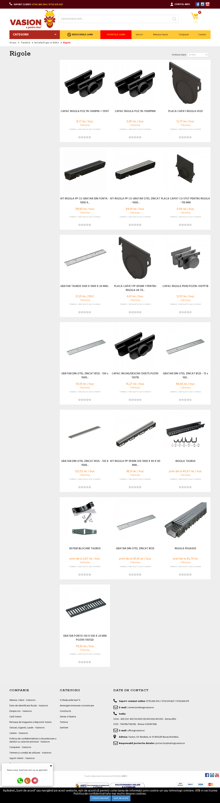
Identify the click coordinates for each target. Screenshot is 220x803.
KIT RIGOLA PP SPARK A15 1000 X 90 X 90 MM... (135, 463)
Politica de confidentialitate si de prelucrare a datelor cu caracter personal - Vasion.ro (32, 740)
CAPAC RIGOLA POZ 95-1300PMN (135, 111)
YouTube (208, 4)
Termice (64, 722)
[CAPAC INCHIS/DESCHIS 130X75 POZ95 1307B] (135, 345)
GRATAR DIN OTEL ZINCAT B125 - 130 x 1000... (84, 376)
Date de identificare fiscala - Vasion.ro (28, 706)
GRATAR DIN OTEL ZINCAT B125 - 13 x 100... (185, 376)
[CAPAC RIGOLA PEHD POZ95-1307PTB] (185, 257)
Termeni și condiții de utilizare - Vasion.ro (30, 753)
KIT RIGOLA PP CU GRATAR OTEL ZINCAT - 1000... (135, 201)
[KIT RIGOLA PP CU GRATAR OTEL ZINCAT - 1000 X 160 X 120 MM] (135, 170)
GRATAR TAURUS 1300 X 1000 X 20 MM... (84, 286)
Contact (202, 34)
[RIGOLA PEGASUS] (185, 520)
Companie (184, 34)
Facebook (198, 4)
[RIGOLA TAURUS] (185, 432)
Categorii (21, 34)
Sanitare (64, 728)
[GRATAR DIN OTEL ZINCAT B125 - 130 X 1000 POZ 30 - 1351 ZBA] (84, 432)
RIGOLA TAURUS (185, 461)
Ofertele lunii (116, 35)
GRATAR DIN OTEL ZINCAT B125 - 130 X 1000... (84, 463)
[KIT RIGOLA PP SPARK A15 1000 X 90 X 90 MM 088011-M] (135, 432)
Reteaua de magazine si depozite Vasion (30, 722)
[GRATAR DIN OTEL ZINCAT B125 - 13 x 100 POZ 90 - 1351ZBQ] (185, 345)
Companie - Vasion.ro (20, 747)
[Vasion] (32, 19)
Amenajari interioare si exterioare (77, 706)
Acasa (12, 43)
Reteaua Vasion (160, 34)
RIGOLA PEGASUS (185, 549)
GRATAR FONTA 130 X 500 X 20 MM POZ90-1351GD (85, 638)
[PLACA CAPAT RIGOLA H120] (185, 82)
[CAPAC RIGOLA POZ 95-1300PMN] (135, 82)
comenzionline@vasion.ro (140, 708)
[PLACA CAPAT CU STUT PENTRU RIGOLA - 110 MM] (185, 170)
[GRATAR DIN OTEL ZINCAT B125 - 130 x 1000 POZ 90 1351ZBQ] (84, 345)
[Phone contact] (28, 780)
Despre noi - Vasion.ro (20, 711)
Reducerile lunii (82, 35)
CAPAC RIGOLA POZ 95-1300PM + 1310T (85, 111)
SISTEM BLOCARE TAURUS (85, 549)
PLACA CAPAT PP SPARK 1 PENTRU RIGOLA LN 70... (135, 288)
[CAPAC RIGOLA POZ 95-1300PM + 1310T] (84, 82)
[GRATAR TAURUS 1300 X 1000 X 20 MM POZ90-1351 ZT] (84, 257)
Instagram (203, 4)
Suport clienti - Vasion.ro (22, 758)
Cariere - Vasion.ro (18, 733)
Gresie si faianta (68, 717)
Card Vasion (15, 717)
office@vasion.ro (136, 731)
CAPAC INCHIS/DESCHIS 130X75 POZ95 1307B (135, 376)
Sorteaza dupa (179, 55)
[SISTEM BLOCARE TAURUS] (84, 520)
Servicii (139, 34)
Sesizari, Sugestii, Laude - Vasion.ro (27, 728)
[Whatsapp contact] (20, 780)
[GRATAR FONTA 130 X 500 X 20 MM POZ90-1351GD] (84, 607)
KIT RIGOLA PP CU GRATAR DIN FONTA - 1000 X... (84, 201)
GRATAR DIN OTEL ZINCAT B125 (135, 549)
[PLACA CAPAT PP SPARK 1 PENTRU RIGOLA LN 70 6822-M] (135, 257)
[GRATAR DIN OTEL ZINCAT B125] (135, 520)
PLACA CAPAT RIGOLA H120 (185, 111)
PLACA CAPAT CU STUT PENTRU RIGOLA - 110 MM (185, 201)
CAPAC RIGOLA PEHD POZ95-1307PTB (185, 286)
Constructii (65, 711)
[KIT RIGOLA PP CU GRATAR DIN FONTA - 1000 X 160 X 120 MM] (84, 170)
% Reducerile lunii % (70, 700)
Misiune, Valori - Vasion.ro (22, 700)
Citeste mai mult (100, 798)
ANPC (124, 776)
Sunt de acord (121, 798)
